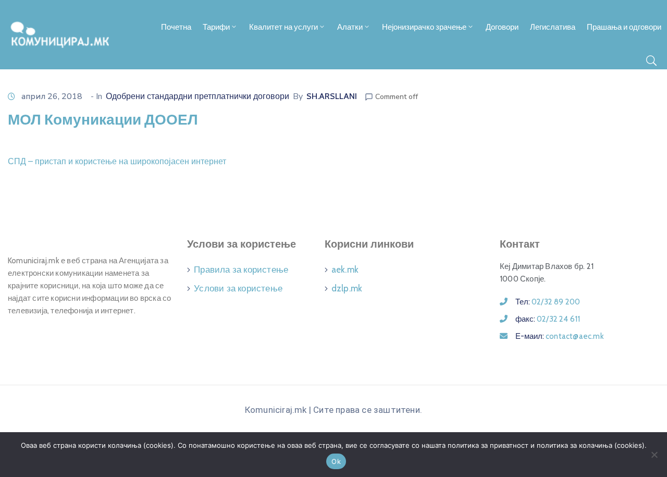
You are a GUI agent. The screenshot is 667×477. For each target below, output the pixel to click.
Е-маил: (559, 336)
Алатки (350, 27)
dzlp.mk (346, 288)
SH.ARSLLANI (331, 96)
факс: (547, 319)
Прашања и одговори (624, 27)
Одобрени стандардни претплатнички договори (197, 96)
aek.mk (345, 269)
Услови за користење (238, 288)
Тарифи (216, 27)
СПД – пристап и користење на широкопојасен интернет (117, 161)
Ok (336, 461)
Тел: (547, 302)
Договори (502, 27)
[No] (654, 454)
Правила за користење (241, 269)
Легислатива (552, 27)
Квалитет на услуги (283, 27)
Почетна (176, 27)
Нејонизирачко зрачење (424, 27)
